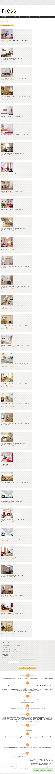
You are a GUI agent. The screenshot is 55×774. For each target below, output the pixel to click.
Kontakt (37, 17)
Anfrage (27, 17)
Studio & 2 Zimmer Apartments (11, 645)
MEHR (3, 44)
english (52, 17)
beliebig (4, 657)
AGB (20, 768)
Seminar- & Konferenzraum (10, 651)
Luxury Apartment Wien (9, 649)
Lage (4, 662)
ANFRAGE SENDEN (6, 25)
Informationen (14, 17)
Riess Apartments (9, 11)
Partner (14, 768)
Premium (4, 647)
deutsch (47, 17)
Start (4, 17)
